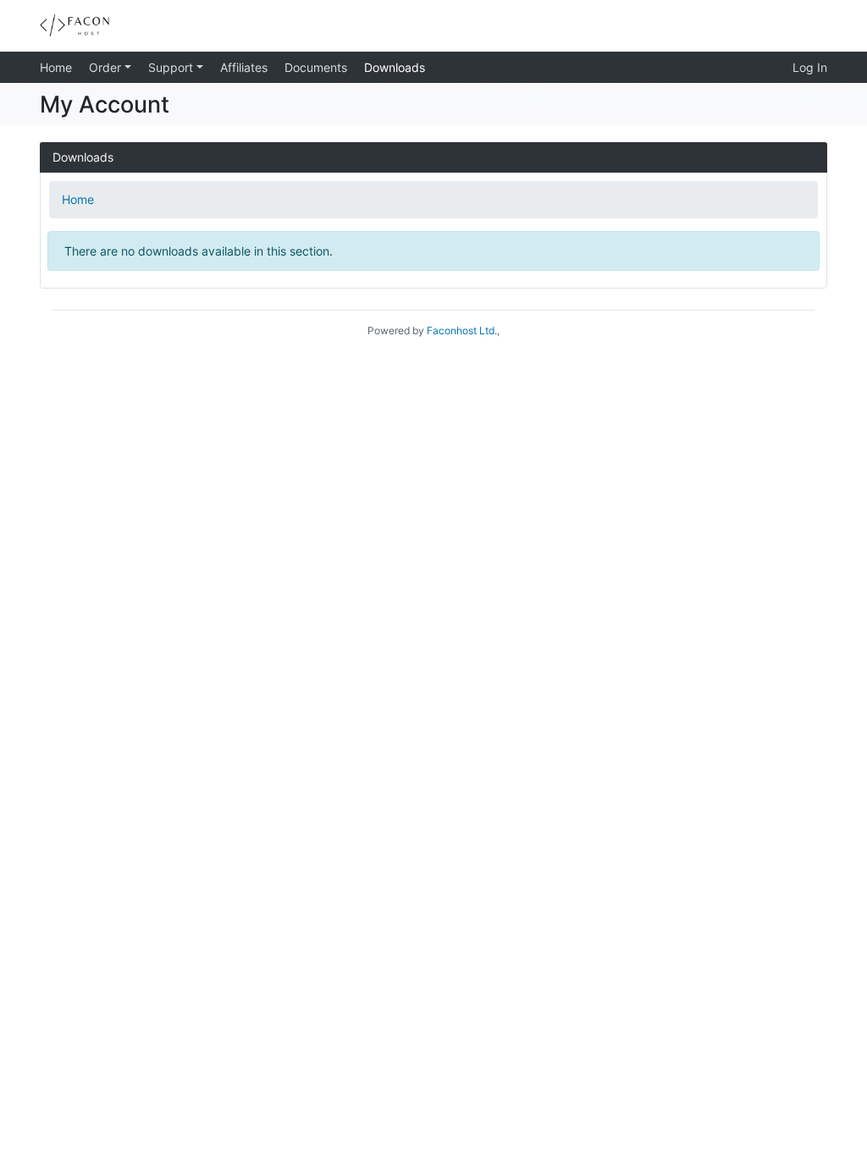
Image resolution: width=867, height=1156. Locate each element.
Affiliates (244, 67)
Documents (315, 67)
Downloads (394, 67)
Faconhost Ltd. (462, 330)
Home (56, 67)
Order (106, 67)
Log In (809, 67)
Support (172, 67)
